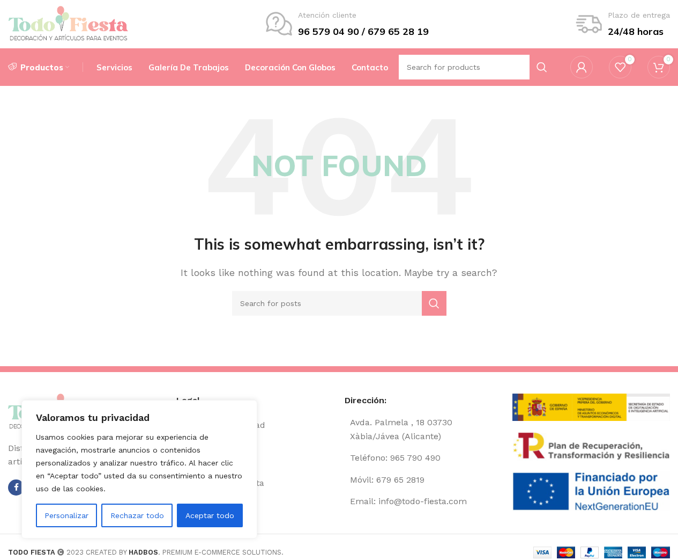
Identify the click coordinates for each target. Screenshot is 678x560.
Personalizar (66, 515)
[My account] (581, 67)
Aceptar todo (209, 515)
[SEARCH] (434, 303)
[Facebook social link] (16, 487)
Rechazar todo (137, 515)
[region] (139, 469)
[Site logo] (68, 23)
